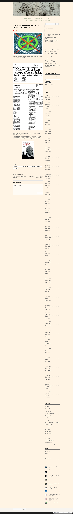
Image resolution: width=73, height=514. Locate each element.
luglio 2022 (47, 183)
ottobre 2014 (47, 350)
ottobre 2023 (47, 156)
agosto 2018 (47, 267)
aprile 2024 (47, 145)
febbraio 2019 (48, 257)
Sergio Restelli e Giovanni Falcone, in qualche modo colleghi (54, 480)
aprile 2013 (47, 382)
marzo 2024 (47, 147)
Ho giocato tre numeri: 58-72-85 (51, 46)
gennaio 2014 (48, 366)
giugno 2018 (47, 271)
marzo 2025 (47, 126)
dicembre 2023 (48, 153)
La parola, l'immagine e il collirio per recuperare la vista (53, 499)
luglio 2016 (47, 312)
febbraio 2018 (48, 278)
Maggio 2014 (47, 359)
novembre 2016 (48, 305)
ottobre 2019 (47, 242)
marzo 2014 (47, 363)
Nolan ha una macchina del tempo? (51, 65)
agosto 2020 (47, 224)
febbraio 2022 (48, 192)
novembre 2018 (48, 262)
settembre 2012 (48, 395)
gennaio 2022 (48, 194)
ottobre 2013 (47, 372)
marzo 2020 (47, 233)
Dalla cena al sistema (49, 63)
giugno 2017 (47, 293)
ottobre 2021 (47, 199)
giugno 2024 (47, 142)
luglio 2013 (47, 377)
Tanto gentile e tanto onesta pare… (51, 68)
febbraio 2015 (48, 343)
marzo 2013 (47, 384)
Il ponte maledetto (48, 426)
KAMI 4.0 (47, 429)
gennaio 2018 (48, 280)
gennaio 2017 (48, 302)
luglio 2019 (47, 248)
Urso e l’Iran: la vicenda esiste (50, 37)
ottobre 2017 (47, 285)
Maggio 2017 (47, 294)
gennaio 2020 (48, 237)
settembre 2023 (48, 158)
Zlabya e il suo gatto (32, 1)
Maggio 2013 (47, 381)
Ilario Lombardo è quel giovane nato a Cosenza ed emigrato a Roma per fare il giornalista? (54, 468)
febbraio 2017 (48, 300)
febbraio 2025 (48, 127)
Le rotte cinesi (19, 1)
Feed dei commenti (49, 456)
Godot (46, 420)
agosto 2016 (47, 311)
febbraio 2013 (48, 386)
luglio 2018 (47, 269)
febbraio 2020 (48, 235)
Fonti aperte (18, 174)
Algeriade (25, 1)
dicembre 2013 (48, 368)
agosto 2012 (47, 397)
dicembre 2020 (48, 217)
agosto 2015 (47, 332)
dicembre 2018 (48, 260)
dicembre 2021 (48, 196)
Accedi (46, 453)
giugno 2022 (47, 185)
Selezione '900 (48, 436)
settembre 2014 (48, 352)
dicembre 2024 (48, 131)
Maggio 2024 (47, 144)
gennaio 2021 (48, 215)
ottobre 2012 (47, 393)
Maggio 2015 (47, 337)
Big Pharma (47, 409)
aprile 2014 (47, 361)
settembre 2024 (48, 136)
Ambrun (46, 408)
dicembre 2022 (48, 174)
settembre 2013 (48, 373)
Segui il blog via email (50, 73)
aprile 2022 (47, 188)
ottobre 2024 (47, 135)
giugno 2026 (47, 99)
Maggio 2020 (47, 230)
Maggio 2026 (47, 101)
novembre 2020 (48, 219)
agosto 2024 (47, 138)
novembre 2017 (48, 284)
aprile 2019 (47, 253)
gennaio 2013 (48, 388)
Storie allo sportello (49, 440)
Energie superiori (48, 417)
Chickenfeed (47, 411)
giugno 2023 (47, 163)
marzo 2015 (47, 341)
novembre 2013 (48, 370)
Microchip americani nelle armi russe (52, 31)
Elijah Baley (47, 415)
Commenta (40, 192)
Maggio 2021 (47, 208)
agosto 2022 (47, 181)
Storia (22, 174)
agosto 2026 (47, 95)
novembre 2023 (48, 154)
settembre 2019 (48, 244)
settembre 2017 (48, 287)
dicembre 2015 (48, 325)
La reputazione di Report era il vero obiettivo (54, 495)
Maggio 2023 (47, 165)
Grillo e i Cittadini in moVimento (51, 422)
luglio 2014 (47, 355)
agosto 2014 (47, 354)
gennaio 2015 (48, 345)
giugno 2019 (47, 249)
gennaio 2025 (48, 129)
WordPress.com (48, 458)
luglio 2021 (47, 205)
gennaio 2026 (48, 108)
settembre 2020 (48, 223)
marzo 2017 (47, 298)
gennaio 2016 (48, 323)
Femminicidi (47, 51)
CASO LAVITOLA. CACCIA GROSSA (51, 34)
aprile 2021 (47, 210)
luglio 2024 (47, 140)
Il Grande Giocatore (49, 424)
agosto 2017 (47, 289)
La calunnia (47, 431)
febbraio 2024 (48, 149)
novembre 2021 (48, 197)
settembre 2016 (48, 309)
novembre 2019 (48, 241)
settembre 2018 (48, 266)
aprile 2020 (47, 232)
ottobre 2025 (47, 113)
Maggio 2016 (47, 316)
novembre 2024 (48, 133)
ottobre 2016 (47, 307)
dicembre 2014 (48, 346)
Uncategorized (48, 442)
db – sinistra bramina (49, 413)
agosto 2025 (47, 117)
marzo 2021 (47, 212)
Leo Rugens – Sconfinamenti (36, 9)
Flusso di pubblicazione (49, 455)
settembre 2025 (48, 115)
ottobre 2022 (47, 178)
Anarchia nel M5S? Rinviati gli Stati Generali (54, 491)
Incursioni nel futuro (49, 427)
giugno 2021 (47, 206)
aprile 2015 (47, 339)
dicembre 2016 (48, 303)
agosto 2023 (47, 160)
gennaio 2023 (48, 172)
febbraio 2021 (48, 214)
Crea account (47, 451)
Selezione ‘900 (41, 1)
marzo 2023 (47, 169)
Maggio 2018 (47, 273)
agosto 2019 (47, 246)
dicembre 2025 (48, 109)
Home (14, 1)
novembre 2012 (48, 391)
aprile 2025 (47, 124)
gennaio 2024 (48, 151)
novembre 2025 (48, 111)
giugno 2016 (47, 314)
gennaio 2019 (48, 258)
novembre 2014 (48, 348)
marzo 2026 (47, 104)
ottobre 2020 (47, 221)
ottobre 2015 (47, 328)
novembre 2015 (48, 327)
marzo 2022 (47, 190)
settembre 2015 (48, 330)
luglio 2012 (47, 398)
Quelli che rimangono (49, 53)
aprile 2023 (47, 167)
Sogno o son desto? (49, 49)
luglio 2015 (47, 334)
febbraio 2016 (48, 321)
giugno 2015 (47, 336)
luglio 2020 (47, 226)
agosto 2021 (47, 203)
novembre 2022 (48, 176)
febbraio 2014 (48, 364)
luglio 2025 (47, 118)
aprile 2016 (47, 318)
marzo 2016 (47, 319)
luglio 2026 (47, 97)
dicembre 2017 (48, 282)
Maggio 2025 (47, 122)
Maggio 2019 (47, 251)
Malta (46, 435)
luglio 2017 (47, 291)
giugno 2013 (47, 379)
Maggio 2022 (47, 187)
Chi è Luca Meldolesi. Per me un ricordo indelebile (53, 503)
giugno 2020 (47, 228)
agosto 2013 (47, 375)
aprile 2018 (47, 275)
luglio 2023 (47, 162)
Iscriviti (48, 82)
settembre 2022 (48, 179)
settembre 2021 (48, 201)
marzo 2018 (47, 276)
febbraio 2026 (48, 106)
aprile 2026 (47, 102)
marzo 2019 (47, 255)
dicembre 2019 (48, 239)
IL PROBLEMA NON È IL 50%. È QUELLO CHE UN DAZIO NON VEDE (51, 44)
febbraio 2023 (48, 171)
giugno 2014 (47, 357)
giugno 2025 (47, 120)
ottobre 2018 (47, 264)
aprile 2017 (47, 296)
